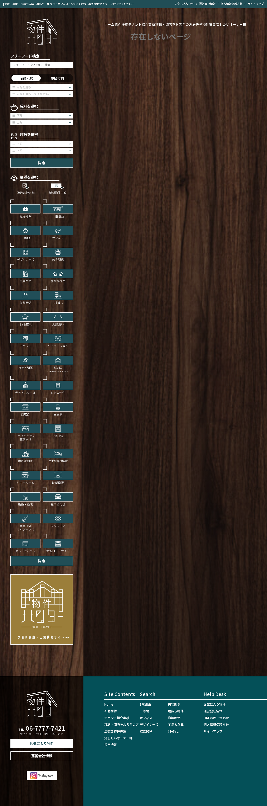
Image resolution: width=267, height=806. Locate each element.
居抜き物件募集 (204, 24)
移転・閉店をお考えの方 (173, 24)
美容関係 (174, 704)
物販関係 (174, 718)
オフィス (146, 718)
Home (108, 704)
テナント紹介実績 (141, 24)
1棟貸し (173, 731)
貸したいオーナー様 (231, 24)
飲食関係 (146, 731)
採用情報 (110, 744)
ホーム (109, 24)
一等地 (144, 711)
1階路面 (145, 704)
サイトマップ (256, 4)
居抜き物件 (176, 711)
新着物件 (110, 711)
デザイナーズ (149, 724)
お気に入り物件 (184, 4)
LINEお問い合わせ (216, 718)
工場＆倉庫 (176, 724)
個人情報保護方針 (231, 4)
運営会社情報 (207, 4)
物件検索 (121, 24)
